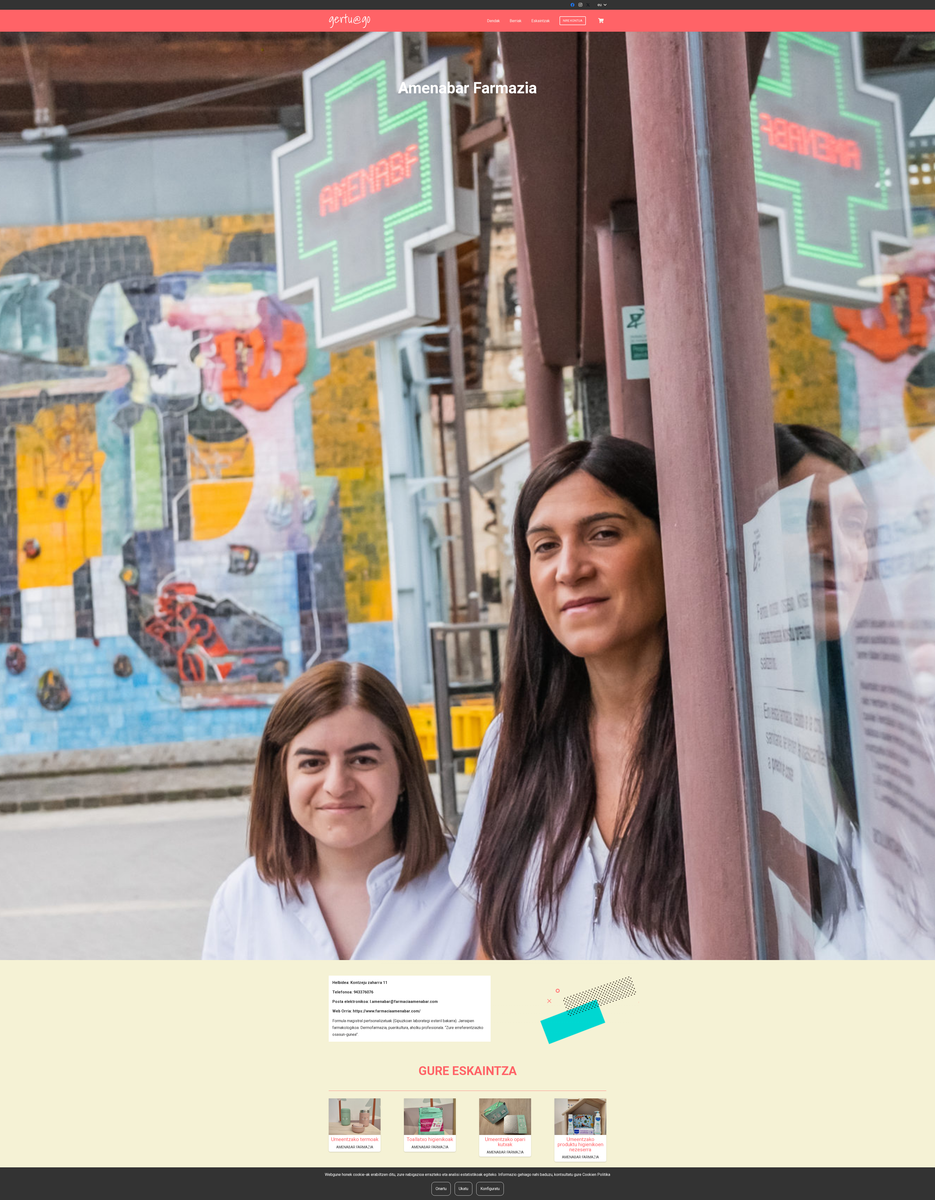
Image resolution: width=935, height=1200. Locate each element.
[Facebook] (572, 5)
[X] (588, 5)
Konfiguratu (490, 1188)
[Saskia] (601, 21)
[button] (602, 5)
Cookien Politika (596, 1174)
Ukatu (463, 1188)
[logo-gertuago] (349, 21)
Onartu (441, 1188)
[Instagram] (580, 5)
